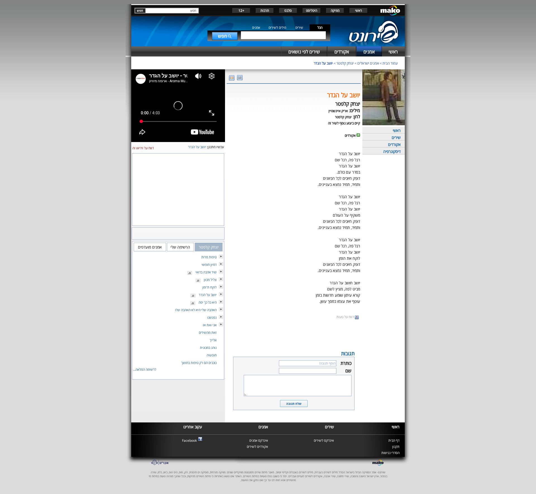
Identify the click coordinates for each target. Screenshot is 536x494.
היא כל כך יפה (207, 302)
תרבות (264, 10)
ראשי (358, 10)
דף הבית (393, 440)
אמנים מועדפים (150, 247)
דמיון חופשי (209, 264)
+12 (241, 10)
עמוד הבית (390, 63)
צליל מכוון (210, 279)
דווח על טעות (345, 317)
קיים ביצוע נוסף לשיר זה (344, 123)
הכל (319, 27)
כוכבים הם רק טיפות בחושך (199, 362)
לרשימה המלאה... (144, 369)
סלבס (288, 10)
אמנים (256, 27)
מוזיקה (335, 10)
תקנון (395, 446)
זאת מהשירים (208, 332)
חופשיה (212, 355)
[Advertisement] (293, 334)
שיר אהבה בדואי (206, 272)
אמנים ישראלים (368, 63)
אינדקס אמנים (258, 440)
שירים (299, 27)
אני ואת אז (210, 325)
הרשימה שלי (180, 247)
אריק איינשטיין (338, 110)
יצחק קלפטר (345, 63)
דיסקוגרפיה (392, 151)
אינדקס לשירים (324, 440)
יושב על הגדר (323, 63)
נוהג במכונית (208, 347)
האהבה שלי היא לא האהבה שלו (196, 310)
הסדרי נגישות (390, 452)
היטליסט (311, 10)
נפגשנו (212, 317)
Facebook (189, 440)
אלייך (213, 340)
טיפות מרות (209, 257)
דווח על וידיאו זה (143, 148)
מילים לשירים (277, 27)
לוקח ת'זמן (209, 287)
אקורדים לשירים (257, 446)
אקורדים (394, 144)
